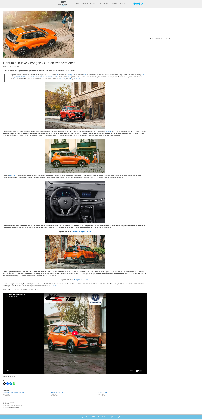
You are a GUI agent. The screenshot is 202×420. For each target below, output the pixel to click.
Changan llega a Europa (81, 280)
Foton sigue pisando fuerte (12, 407)
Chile (57, 75)
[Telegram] (142, 4)
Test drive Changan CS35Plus (82, 231)
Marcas (92, 3)
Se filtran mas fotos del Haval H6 (13, 405)
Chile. (54, 286)
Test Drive (122, 3)
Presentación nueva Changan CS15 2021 (13, 392)
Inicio (77, 3)
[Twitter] (137, 4)
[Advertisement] (162, 23)
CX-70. (78, 79)
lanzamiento (11, 403)
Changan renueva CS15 (57, 392)
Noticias (84, 3)
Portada (12, 402)
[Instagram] (139, 4)
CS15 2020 (12, 175)
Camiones (114, 3)
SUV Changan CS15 (103, 392)
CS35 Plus (62, 79)
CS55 (70, 79)
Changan (70, 75)
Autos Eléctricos (103, 3)
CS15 (84, 75)
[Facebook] (135, 4)
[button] (84, 3)
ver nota (108, 131)
